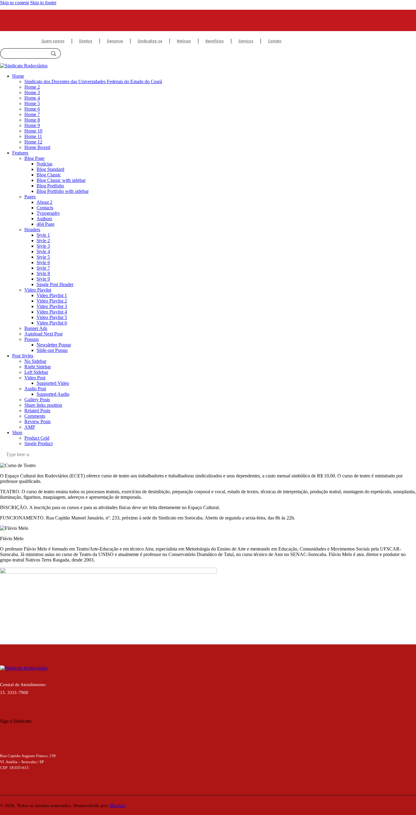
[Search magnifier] (53, 53)
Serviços (245, 41)
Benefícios (215, 41)
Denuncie (115, 41)
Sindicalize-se (150, 41)
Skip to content (14, 2)
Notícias (184, 41)
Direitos (85, 41)
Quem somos (53, 41)
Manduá (117, 805)
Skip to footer (43, 2)
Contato (274, 41)
